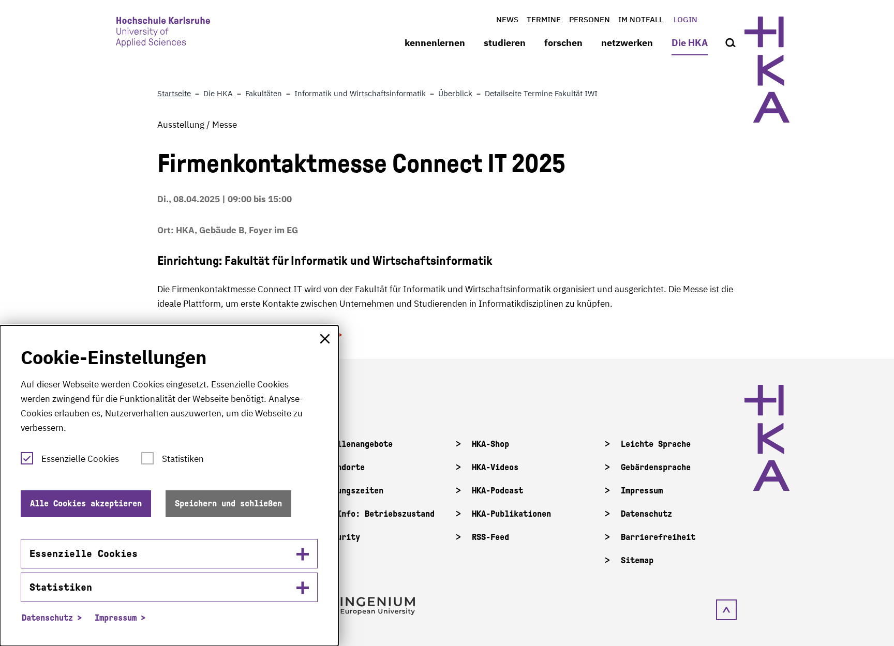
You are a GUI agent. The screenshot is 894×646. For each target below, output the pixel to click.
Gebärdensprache (656, 467)
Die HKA (690, 43)
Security (341, 537)
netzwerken (627, 43)
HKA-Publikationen (511, 514)
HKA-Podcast (497, 490)
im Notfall (640, 19)
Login (685, 19)
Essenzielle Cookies (80, 458)
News (507, 19)
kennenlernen (435, 43)
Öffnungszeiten (353, 490)
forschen (563, 43)
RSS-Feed (490, 537)
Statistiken (183, 458)
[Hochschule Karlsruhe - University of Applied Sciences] (163, 34)
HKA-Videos (495, 467)
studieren (505, 43)
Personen (589, 19)
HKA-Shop (490, 444)
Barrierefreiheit (658, 537)
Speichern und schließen (228, 503)
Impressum (642, 490)
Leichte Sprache (656, 444)
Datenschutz (646, 514)
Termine (544, 19)
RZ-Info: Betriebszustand (379, 514)
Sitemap (637, 560)
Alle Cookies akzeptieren (86, 503)
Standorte (344, 467)
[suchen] (730, 43)
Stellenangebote (358, 444)
